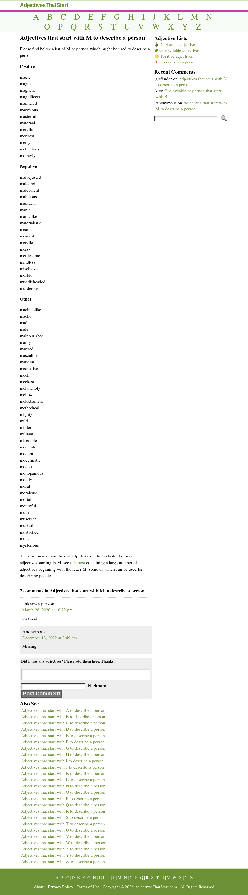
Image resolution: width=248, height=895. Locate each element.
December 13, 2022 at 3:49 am (49, 638)
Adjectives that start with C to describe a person (63, 723)
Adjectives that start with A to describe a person (63, 710)
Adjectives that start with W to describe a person (63, 842)
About (39, 886)
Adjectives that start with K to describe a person (63, 773)
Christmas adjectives (178, 44)
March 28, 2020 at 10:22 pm (47, 609)
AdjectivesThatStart (44, 5)
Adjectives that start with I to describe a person (62, 760)
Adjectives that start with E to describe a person (63, 735)
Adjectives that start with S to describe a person (63, 817)
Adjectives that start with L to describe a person (63, 779)
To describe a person (178, 62)
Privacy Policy (60, 886)
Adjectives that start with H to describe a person (63, 754)
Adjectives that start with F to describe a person (63, 742)
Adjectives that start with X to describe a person (63, 849)
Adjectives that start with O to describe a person (63, 792)
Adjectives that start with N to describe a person (63, 786)
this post (77, 562)
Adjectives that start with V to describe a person (63, 836)
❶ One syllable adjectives (177, 50)
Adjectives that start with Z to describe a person (63, 861)
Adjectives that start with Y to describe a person (63, 855)
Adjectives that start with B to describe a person (63, 716)
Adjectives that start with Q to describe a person (63, 805)
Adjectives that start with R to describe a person (63, 811)
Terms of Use (88, 886)
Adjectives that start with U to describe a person (63, 830)
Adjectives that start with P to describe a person (63, 798)
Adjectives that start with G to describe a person (63, 748)
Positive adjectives (176, 56)
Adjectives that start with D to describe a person (63, 729)
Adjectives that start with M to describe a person (191, 105)
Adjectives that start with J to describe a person (62, 767)
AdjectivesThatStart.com (156, 886)
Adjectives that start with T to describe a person (63, 823)
